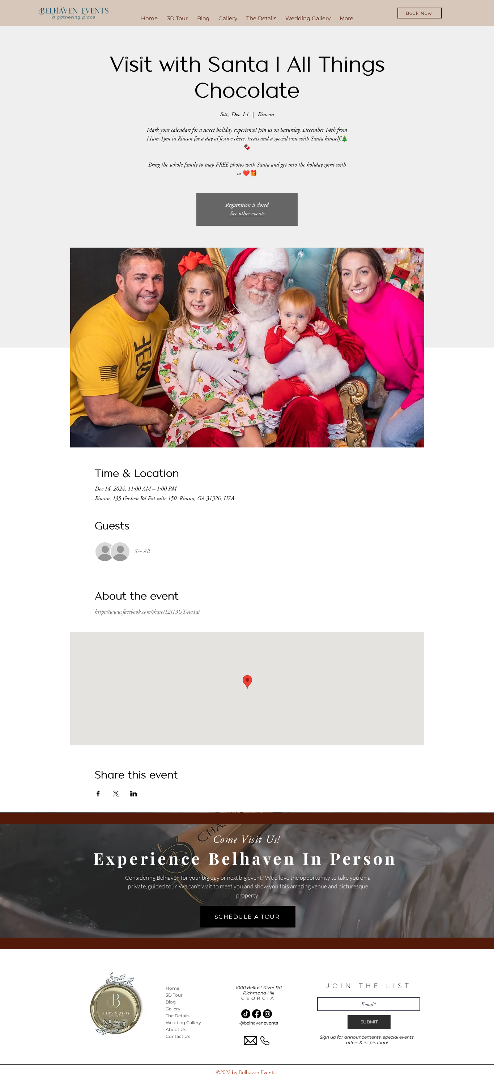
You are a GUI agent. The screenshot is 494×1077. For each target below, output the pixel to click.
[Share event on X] (115, 793)
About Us (176, 1029)
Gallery (173, 1008)
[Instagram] (267, 1013)
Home (172, 988)
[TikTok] (245, 1013)
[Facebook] (256, 1013)
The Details (177, 1015)
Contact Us (178, 1036)
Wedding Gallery (183, 1022)
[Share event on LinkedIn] (133, 793)
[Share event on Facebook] (98, 793)
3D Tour (174, 995)
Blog (171, 1002)
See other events (247, 214)
